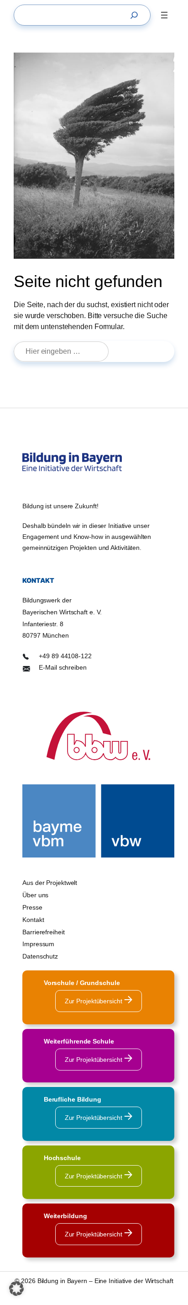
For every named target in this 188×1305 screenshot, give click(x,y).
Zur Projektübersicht (94, 1001)
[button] (16, 1288)
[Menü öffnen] (164, 15)
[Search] (136, 15)
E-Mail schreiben (62, 667)
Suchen (145, 351)
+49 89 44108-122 (65, 656)
